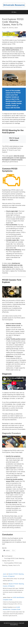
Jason (4, 574)
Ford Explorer (8, 556)
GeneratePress (14, 624)
